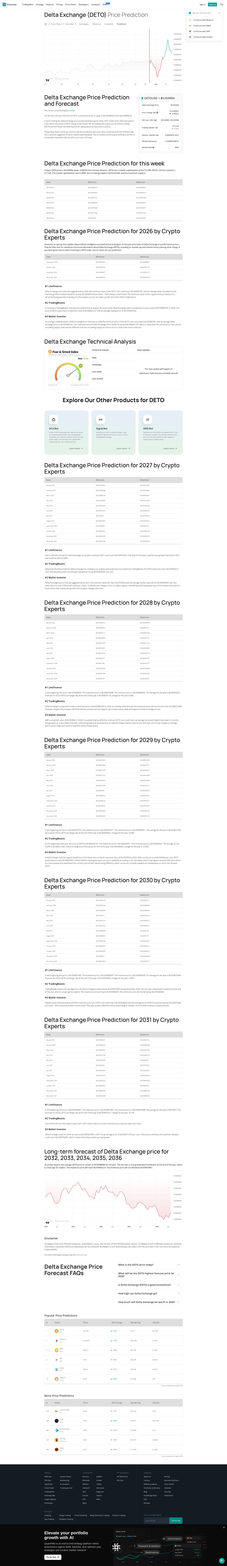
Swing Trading (65, 1515)
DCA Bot (47, 1480)
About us (147, 1476)
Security (167, 1492)
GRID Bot (47, 1476)
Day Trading (49, 1519)
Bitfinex (85, 1484)
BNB (98, 1499)
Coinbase (86, 1488)
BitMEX (99, 1476)
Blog (145, 1492)
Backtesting (64, 1480)
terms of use (81, 1255)
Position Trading (118, 1515)
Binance (86, 1476)
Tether (99, 1484)
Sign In (203, 4)
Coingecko (176, 1386)
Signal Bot (48, 1484)
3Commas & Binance (152, 1488)
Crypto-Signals (50, 1499)
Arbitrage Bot (49, 1495)
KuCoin (85, 1495)
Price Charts (169, 1484)
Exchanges (48, 1503)
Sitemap (167, 1488)
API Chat (120, 1480)
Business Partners (171, 1480)
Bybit (85, 1503)
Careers (147, 1480)
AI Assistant (64, 1484)
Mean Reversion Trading (99, 1515)
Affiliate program (150, 1484)
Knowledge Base (150, 1495)
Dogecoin (100, 1492)
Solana (99, 1495)
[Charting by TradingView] (48, 80)
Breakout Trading (66, 1519)
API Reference (122, 1476)
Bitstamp (86, 1480)
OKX (84, 1492)
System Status (65, 1476)
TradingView (49, 1492)
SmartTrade (49, 1488)
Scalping (47, 1515)
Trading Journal (66, 1488)
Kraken (99, 1480)
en (222, 4)
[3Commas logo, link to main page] (10, 4)
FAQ (145, 1499)
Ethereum (100, 1488)
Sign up (212, 4)
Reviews (147, 1503)
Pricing (167, 1476)
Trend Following (80, 1515)
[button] (222, 1561)
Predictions (168, 1495)
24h (154, 112)
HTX (84, 1499)
